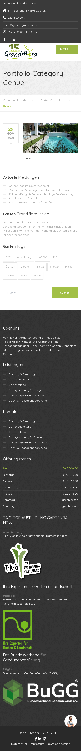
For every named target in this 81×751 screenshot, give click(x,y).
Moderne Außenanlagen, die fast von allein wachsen (42, 190)
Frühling (57, 257)
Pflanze (40, 266)
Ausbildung (24, 257)
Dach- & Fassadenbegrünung (28, 400)
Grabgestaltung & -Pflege (25, 437)
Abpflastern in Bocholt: (23, 198)
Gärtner (25, 266)
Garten (10, 266)
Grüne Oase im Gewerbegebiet (29, 186)
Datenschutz (19, 743)
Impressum (37, 743)
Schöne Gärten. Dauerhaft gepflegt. (32, 202)
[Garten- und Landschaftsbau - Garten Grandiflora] (21, 52)
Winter (24, 275)
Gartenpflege (17, 385)
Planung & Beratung (22, 374)
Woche (37, 275)
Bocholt (42, 257)
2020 (8, 257)
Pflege (68, 266)
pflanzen (54, 266)
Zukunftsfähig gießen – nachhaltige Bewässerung (41, 194)
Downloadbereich (58, 743)
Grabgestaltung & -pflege (25, 390)
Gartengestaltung (20, 379)
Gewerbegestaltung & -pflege (28, 395)
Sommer (10, 275)
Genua (27, 158)
